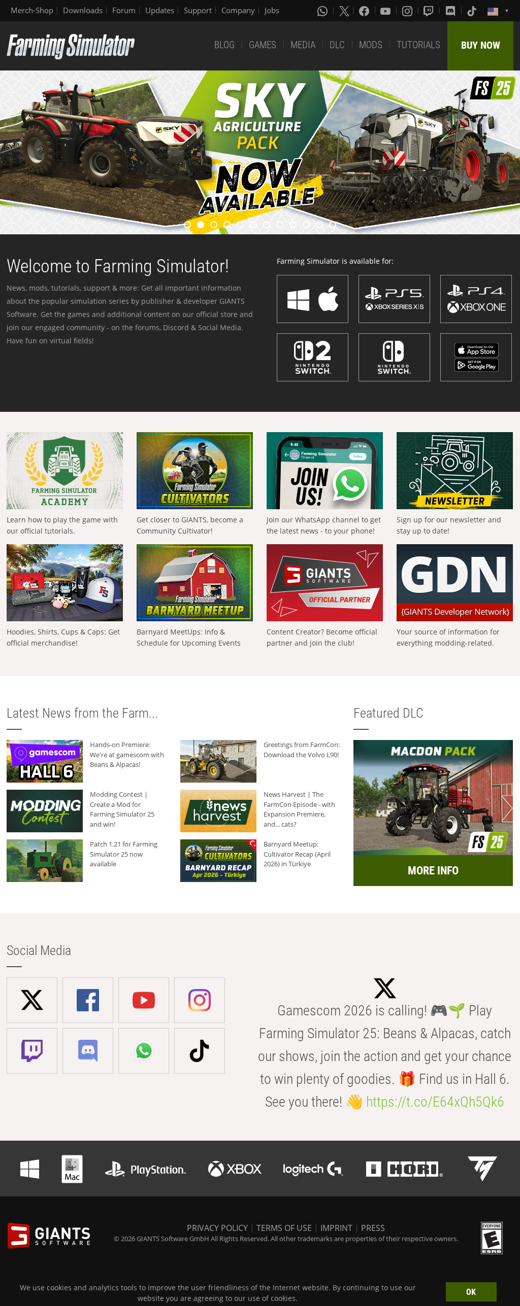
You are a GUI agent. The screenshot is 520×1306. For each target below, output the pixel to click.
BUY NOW (480, 45)
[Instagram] (408, 10)
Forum (124, 10)
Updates (159, 10)
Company (238, 10)
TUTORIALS (418, 45)
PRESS (373, 1227)
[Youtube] (386, 10)
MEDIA (302, 45)
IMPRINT (336, 1227)
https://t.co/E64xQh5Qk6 (435, 1101)
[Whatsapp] (323, 10)
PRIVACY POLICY (217, 1227)
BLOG (224, 45)
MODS (370, 45)
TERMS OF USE (284, 1227)
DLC (337, 45)
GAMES (262, 45)
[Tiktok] (473, 10)
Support (198, 10)
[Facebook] (365, 10)
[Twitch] (430, 10)
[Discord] (451, 10)
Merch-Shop (32, 10)
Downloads (83, 10)
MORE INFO (433, 870)
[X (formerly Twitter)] (344, 10)
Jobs (272, 10)
